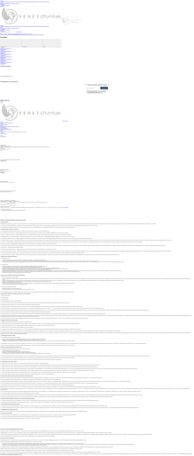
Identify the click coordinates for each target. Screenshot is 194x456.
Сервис (1, 2)
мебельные (9, 34)
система (3, 34)
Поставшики (7, 5)
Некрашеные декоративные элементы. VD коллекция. (34, 1)
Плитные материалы (19, 1)
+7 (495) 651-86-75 (19, 31)
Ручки (24, 1)
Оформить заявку (65, 207)
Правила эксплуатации (11, 3)
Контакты (2, 6)
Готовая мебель (46, 1)
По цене (44, 46)
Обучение (17, 3)
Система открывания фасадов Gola (6, 1)
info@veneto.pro (3, 136)
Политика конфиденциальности (5, 129)
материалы (17, 34)
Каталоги (2, 3)
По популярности (3, 46)
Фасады (14, 1)
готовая (41, 34)
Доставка (5, 3)
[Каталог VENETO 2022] (4, 100)
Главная (1, 33)
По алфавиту (24, 46)
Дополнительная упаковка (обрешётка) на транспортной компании (23, 207)
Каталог (1, 0)
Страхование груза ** (39, 207)
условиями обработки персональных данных (94, 92)
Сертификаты (2, 5)
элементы (33, 34)
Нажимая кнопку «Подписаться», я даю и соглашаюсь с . (96, 91)
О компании (2, 4)
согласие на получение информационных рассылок (96, 91)
